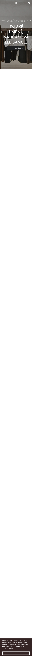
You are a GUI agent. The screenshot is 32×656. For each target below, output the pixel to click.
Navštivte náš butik (16, 48)
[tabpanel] (16, 34)
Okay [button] (16, 653)
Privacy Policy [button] (8, 649)
